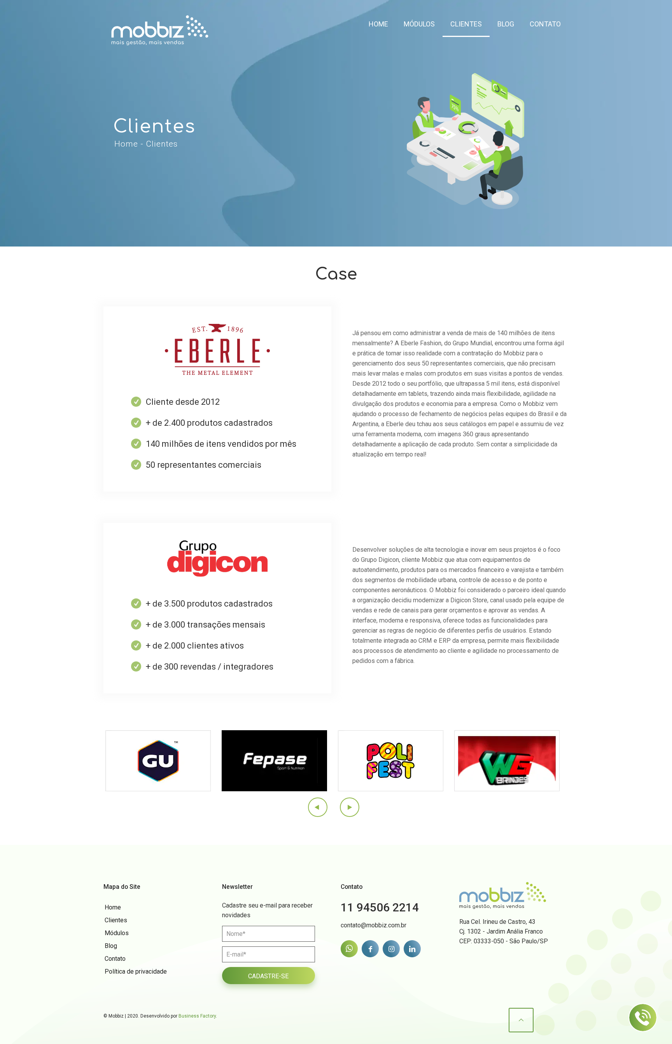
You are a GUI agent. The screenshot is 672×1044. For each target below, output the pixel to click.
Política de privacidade (136, 971)
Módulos (117, 933)
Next (349, 807)
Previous (318, 807)
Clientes (116, 920)
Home (113, 907)
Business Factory (197, 1016)
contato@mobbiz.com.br (373, 925)
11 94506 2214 (380, 907)
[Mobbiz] (159, 23)
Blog (111, 946)
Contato (115, 958)
